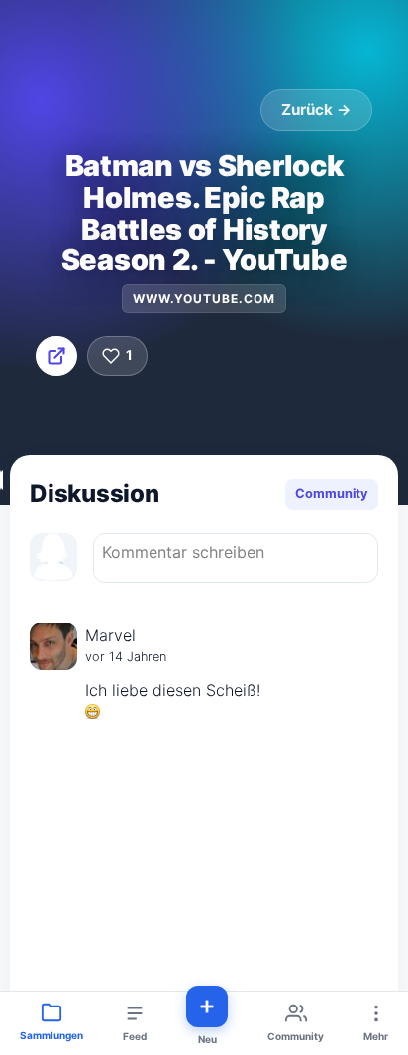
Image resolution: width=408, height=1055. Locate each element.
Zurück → (316, 109)
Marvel (110, 635)
